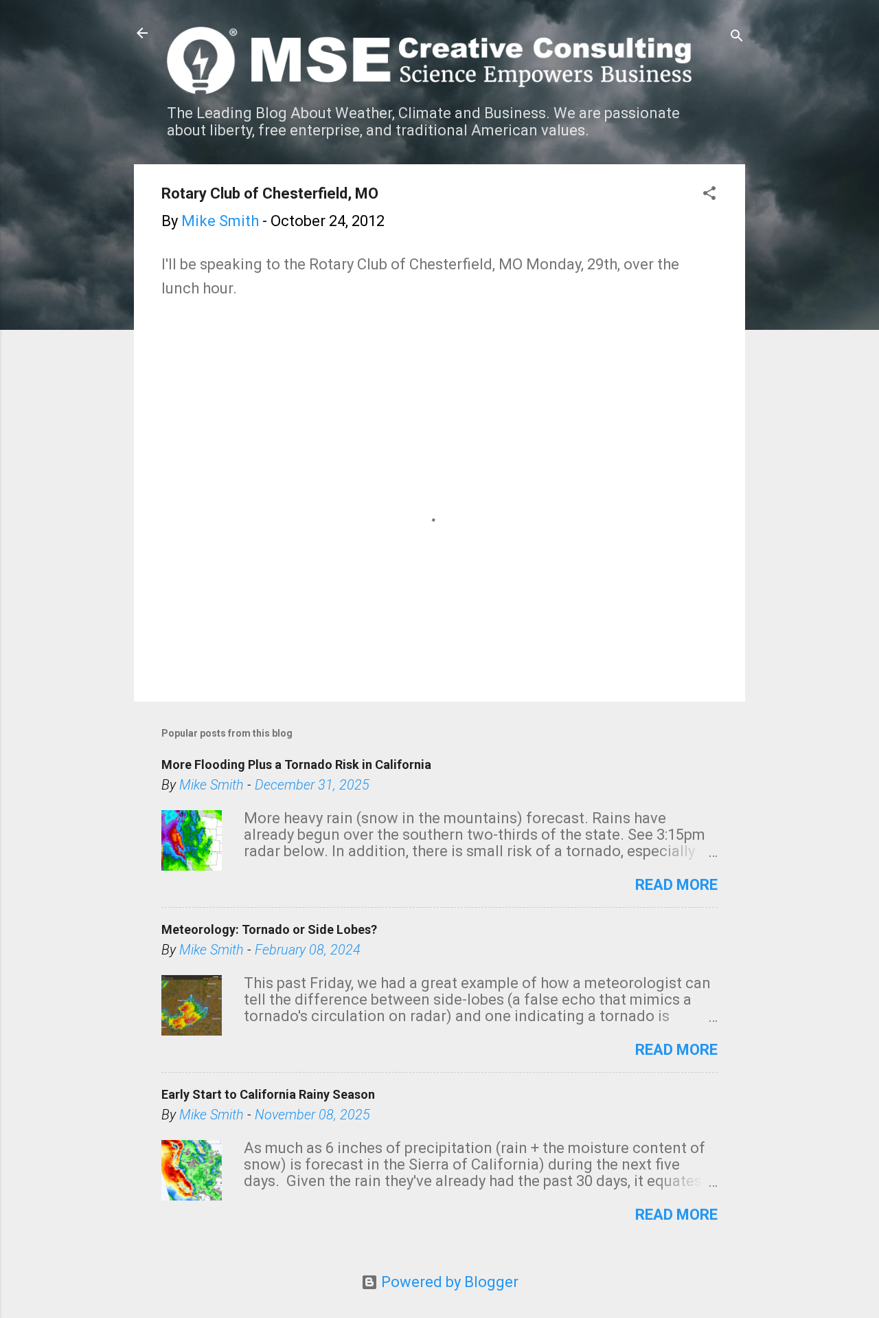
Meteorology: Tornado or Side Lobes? (269, 929)
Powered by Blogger (448, 1282)
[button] (709, 195)
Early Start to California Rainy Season (268, 1094)
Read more (676, 884)
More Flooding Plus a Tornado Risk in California (296, 764)
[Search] (737, 37)
